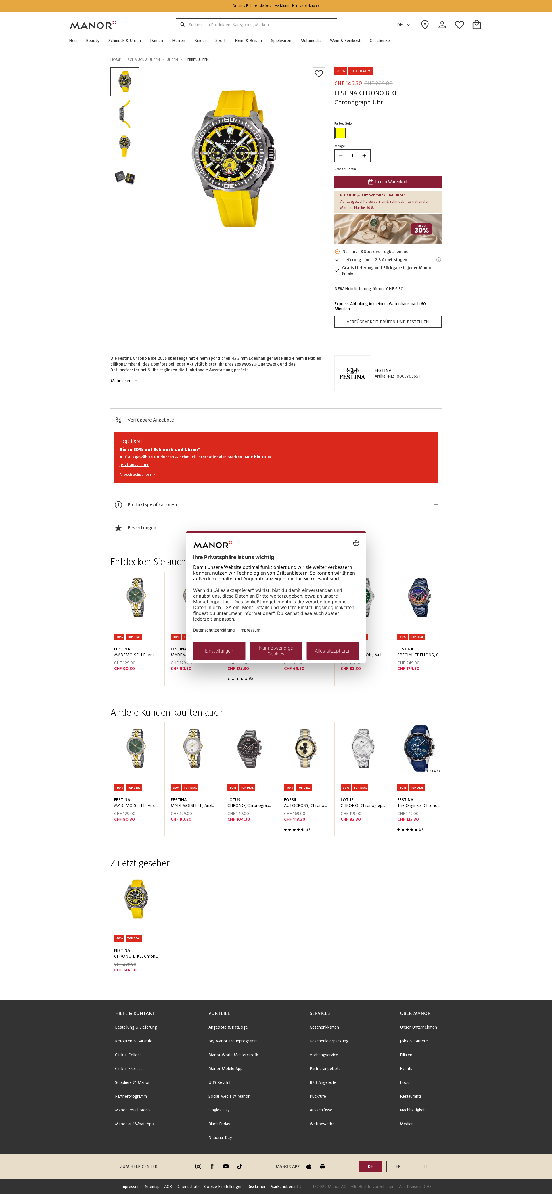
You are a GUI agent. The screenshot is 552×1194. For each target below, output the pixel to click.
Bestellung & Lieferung (136, 1027)
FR (398, 1166)
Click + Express (129, 1068)
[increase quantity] (364, 156)
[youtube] (226, 1166)
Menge (339, 146)
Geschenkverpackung (329, 1041)
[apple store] (309, 1166)
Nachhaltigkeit (413, 1110)
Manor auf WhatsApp (134, 1124)
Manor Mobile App (225, 1068)
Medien (407, 1124)
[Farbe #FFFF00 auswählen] (340, 133)
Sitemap (152, 1186)
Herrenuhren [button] (197, 60)
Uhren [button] (172, 60)
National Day (220, 1137)
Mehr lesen (121, 380)
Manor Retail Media (133, 1110)
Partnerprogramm (131, 1096)
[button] (75, 41)
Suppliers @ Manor (132, 1082)
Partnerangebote (325, 1068)
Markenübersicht (285, 1186)
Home (115, 60)
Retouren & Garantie (133, 1041)
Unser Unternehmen (418, 1027)
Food (405, 1082)
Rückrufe (318, 1096)
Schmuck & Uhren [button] (144, 60)
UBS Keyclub (220, 1082)
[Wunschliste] (319, 73)
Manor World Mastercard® (233, 1055)
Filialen (406, 1055)
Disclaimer (256, 1186)
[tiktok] (240, 1166)
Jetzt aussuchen (135, 464)
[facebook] (212, 1166)
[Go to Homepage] (93, 24)
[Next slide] (421, 631)
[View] (388, 229)
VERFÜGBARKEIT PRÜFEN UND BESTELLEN (388, 321)
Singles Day (218, 1110)
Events (406, 1068)
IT (425, 1166)
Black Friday (219, 1124)
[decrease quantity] (341, 156)
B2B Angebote (323, 1082)
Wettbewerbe (322, 1124)
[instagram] (198, 1166)
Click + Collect (128, 1055)
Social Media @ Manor (229, 1096)
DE (399, 25)
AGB (168, 1186)
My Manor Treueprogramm (233, 1041)
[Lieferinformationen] (439, 260)
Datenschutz (188, 1186)
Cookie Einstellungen (223, 1186)
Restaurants (411, 1096)
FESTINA (383, 370)
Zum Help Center (138, 1166)
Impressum (130, 1186)
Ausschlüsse (321, 1110)
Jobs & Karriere (414, 1041)
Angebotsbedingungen (135, 474)
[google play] (322, 1166)
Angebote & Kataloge (228, 1027)
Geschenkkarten (324, 1027)
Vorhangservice (324, 1055)
